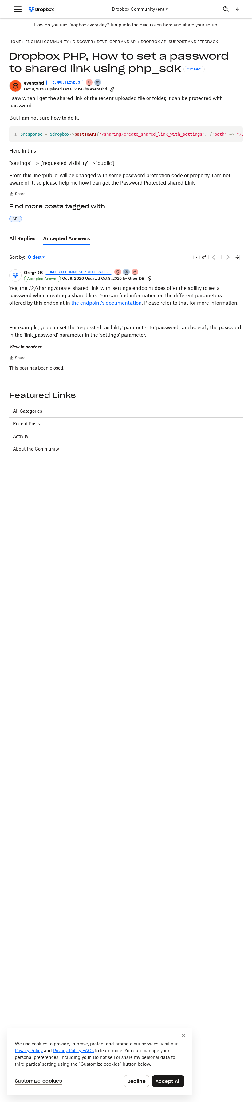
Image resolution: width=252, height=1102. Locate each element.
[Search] (225, 9)
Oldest (35, 257)
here (167, 24)
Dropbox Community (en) (138, 9)
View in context (25, 346)
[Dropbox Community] (41, 9)
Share (17, 194)
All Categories (27, 411)
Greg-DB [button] (33, 272)
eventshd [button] (34, 83)
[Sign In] (236, 9)
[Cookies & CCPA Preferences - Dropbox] (99, 1061)
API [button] (15, 218)
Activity (20, 436)
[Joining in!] (98, 83)
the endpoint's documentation (106, 303)
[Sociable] (126, 272)
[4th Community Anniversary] (89, 83)
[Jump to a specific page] (238, 257)
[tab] (22, 238)
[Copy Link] (112, 89)
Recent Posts (26, 423)
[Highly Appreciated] (135, 272)
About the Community (36, 448)
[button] (15, 86)
